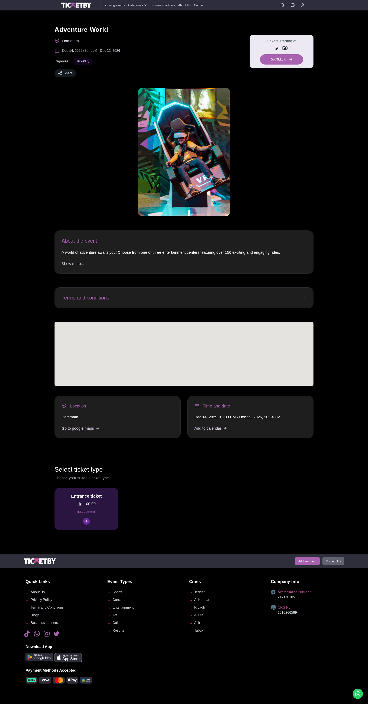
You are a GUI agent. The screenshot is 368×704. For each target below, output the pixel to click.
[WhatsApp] (37, 634)
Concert (118, 600)
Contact (199, 5)
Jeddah (200, 592)
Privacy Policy (41, 600)
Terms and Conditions (47, 607)
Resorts (118, 630)
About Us (184, 5)
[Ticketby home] (76, 5)
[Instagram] (46, 634)
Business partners (163, 5)
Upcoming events (113, 5)
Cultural (118, 623)
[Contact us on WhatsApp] (358, 694)
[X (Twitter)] (56, 633)
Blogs (35, 615)
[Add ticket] (86, 521)
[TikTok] (27, 634)
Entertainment (123, 607)
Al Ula (199, 615)
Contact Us (333, 561)
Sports (117, 592)
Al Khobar (201, 600)
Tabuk (198, 630)
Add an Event (307, 561)
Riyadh (199, 607)
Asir (197, 623)
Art (114, 615)
